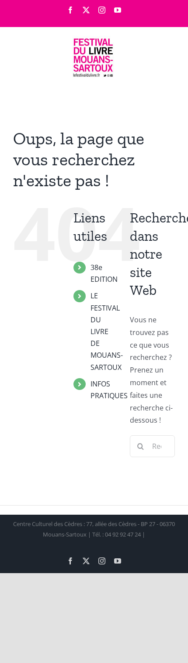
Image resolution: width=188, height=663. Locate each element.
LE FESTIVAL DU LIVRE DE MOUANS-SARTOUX (107, 331)
